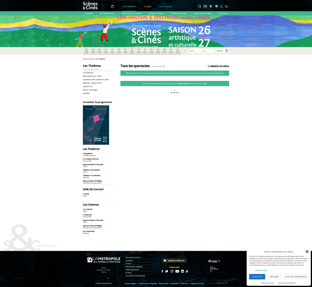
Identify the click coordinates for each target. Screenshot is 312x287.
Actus (205, 6)
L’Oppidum (88, 13)
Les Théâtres (129, 6)
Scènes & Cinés (106, 283)
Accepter (257, 276)
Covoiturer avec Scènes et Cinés (96, 79)
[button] (307, 251)
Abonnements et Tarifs (92, 76)
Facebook (162, 271)
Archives (86, 93)
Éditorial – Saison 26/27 (92, 83)
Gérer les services (261, 270)
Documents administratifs (135, 276)
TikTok (186, 271)
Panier (226, 6)
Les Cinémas (165, 6)
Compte (221, 6)
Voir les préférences (296, 276)
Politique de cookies (267, 283)
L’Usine (147, 6)
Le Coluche (87, 210)
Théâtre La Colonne (179, 13)
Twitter (166, 271)
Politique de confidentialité (286, 283)
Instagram (172, 271)
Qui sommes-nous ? (133, 257)
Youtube (177, 271)
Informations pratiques (134, 266)
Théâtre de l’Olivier (156, 13)
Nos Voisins (223, 13)
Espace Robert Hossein (131, 13)
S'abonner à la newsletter (176, 260)
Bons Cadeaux (211, 6)
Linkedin (182, 271)
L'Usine (86, 195)
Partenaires (174, 283)
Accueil (112, 6)
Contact (128, 263)
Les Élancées (88, 72)
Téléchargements (132, 269)
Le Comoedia (88, 232)
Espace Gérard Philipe (202, 13)
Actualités (129, 260)
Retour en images (90, 89)
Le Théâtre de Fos (107, 13)
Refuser (274, 276)
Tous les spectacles (91, 69)
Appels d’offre (164, 283)
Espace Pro (87, 86)
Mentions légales (130, 283)
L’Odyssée (87, 215)
